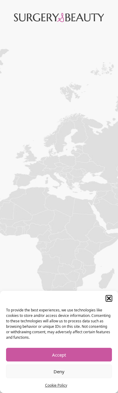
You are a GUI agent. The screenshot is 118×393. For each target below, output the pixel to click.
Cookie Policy (56, 385)
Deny (59, 371)
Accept (59, 355)
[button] (109, 298)
